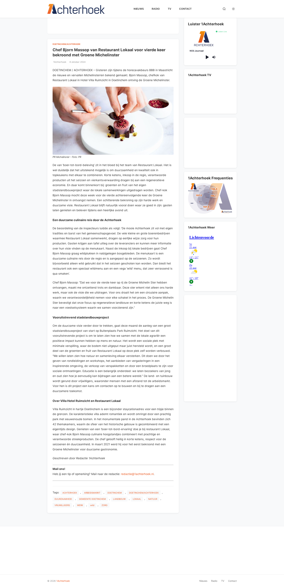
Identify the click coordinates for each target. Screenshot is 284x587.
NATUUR (152, 499)
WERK (80, 505)
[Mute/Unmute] (213, 57)
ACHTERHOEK (69, 492)
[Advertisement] (113, 25)
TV (169, 8)
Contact (185, 8)
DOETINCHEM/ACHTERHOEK (66, 44)
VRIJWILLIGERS (62, 505)
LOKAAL (137, 499)
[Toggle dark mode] (233, 9)
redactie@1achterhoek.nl (137, 474)
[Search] (224, 9)
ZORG (104, 505)
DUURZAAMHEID (63, 499)
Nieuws (139, 8)
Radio (156, 8)
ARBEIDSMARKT (92, 492)
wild (92, 505)
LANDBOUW (119, 499)
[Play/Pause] (207, 57)
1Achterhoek (63, 580)
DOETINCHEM (114, 492)
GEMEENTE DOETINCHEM (92, 499)
